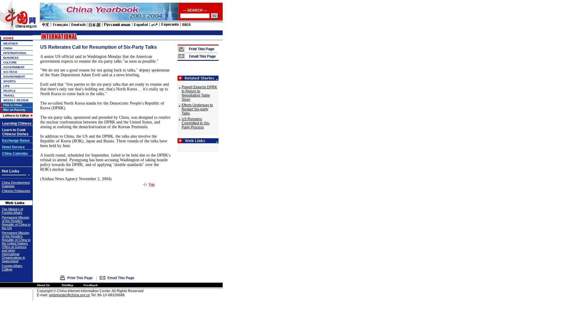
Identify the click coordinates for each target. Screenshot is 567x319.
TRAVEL (9, 95)
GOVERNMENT (14, 67)
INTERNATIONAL (15, 53)
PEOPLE (9, 90)
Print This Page (80, 278)
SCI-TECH (10, 72)
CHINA (7, 48)
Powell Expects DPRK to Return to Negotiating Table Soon (199, 93)
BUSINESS (11, 57)
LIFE (6, 86)
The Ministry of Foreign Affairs (12, 210)
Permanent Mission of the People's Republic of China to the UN (16, 223)
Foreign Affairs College (12, 267)
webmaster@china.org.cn (69, 295)
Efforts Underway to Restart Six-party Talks (197, 109)
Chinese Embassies (16, 191)
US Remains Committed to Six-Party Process (196, 123)
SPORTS (9, 81)
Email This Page (120, 278)
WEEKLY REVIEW (15, 100)
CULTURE (10, 62)
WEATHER (10, 43)
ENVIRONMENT (14, 76)
